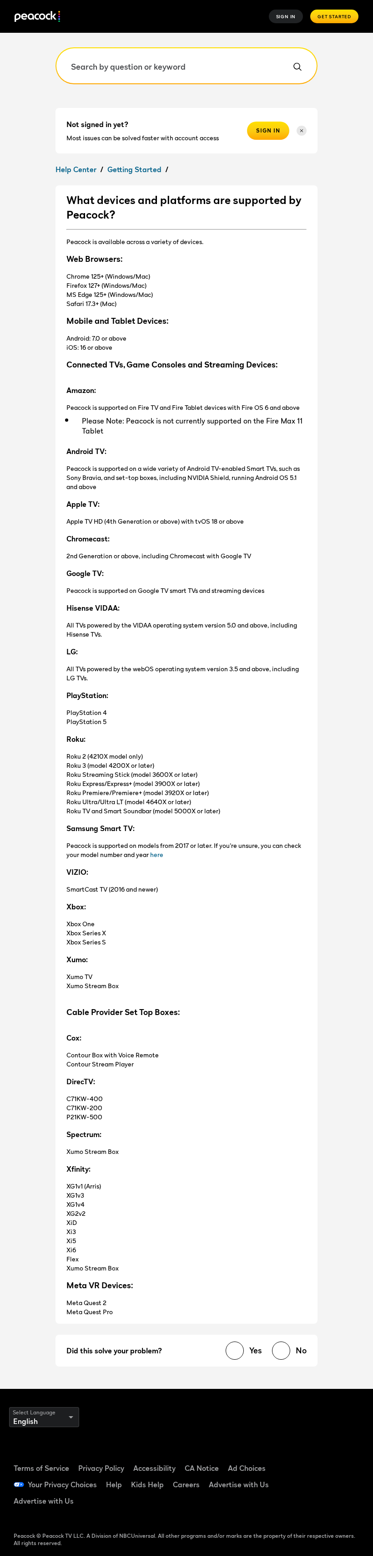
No (301, 1350)
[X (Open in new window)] (317, 1509)
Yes (255, 1350)
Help (114, 1484)
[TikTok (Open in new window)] (340, 1457)
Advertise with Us (239, 1484)
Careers (186, 1484)
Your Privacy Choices (62, 1484)
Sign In (286, 16)
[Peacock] (37, 16)
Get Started (334, 16)
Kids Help (147, 1484)
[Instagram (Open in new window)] (340, 1483)
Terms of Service (41, 1468)
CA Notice (202, 1468)
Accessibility (154, 1468)
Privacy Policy (101, 1468)
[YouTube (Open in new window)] (317, 1483)
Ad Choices (247, 1468)
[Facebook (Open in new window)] (317, 1457)
